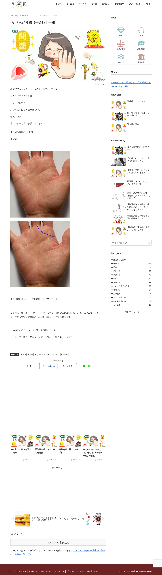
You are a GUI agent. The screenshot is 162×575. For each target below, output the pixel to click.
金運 (31, 355)
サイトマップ (59, 571)
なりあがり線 (41, 355)
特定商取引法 (92, 571)
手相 (24, 355)
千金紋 (65, 355)
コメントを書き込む (58, 542)
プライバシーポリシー (76, 571)
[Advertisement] (58, 401)
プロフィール (45, 571)
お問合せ (22, 571)
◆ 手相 (15, 355)
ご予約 (13, 571)
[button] (149, 242)
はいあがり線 (54, 355)
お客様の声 (33, 571)
